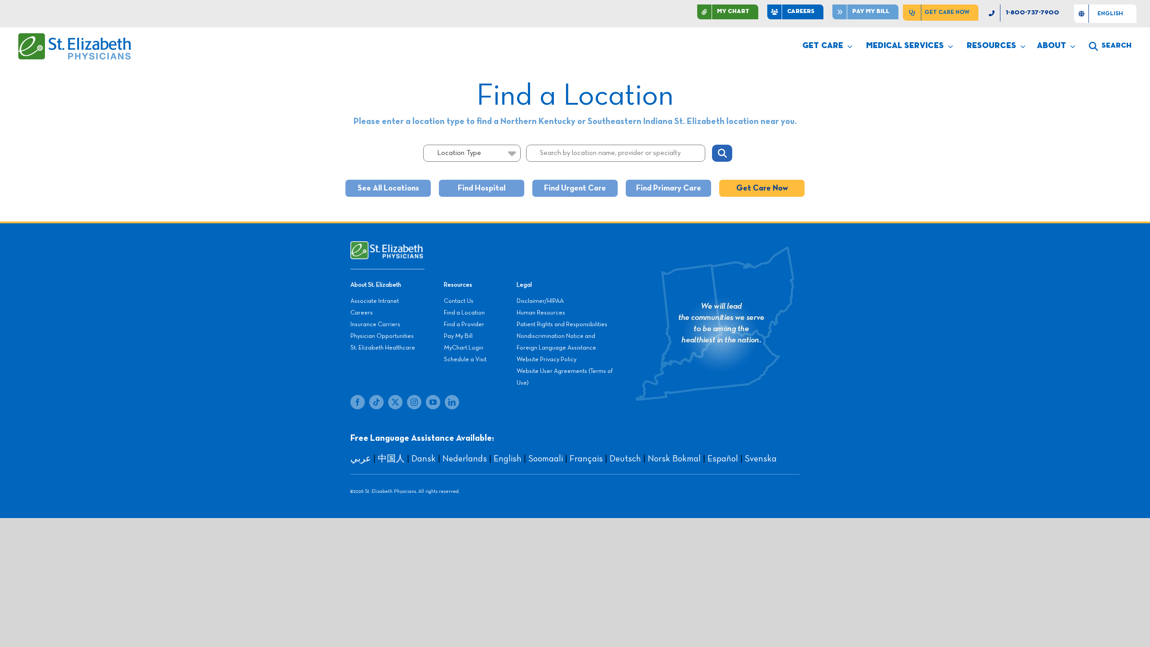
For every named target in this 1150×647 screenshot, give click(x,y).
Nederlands (464, 458)
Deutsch (625, 458)
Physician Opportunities (382, 336)
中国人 (391, 458)
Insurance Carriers (375, 324)
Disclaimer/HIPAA (540, 301)
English (508, 458)
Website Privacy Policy (546, 359)
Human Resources (541, 313)
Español (723, 458)
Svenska (761, 458)
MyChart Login (463, 348)
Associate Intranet (374, 301)
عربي (360, 458)
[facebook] (357, 402)
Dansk (423, 458)
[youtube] (433, 402)
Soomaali (545, 458)
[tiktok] (376, 402)
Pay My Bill (458, 336)
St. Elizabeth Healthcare (382, 348)
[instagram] (414, 402)
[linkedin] (452, 402)
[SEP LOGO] (75, 37)
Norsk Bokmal (674, 458)
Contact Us (458, 301)
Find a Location (464, 313)
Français (586, 458)
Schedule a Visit (465, 359)
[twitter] (395, 402)
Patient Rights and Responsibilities (562, 324)
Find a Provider (464, 324)
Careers (361, 313)
